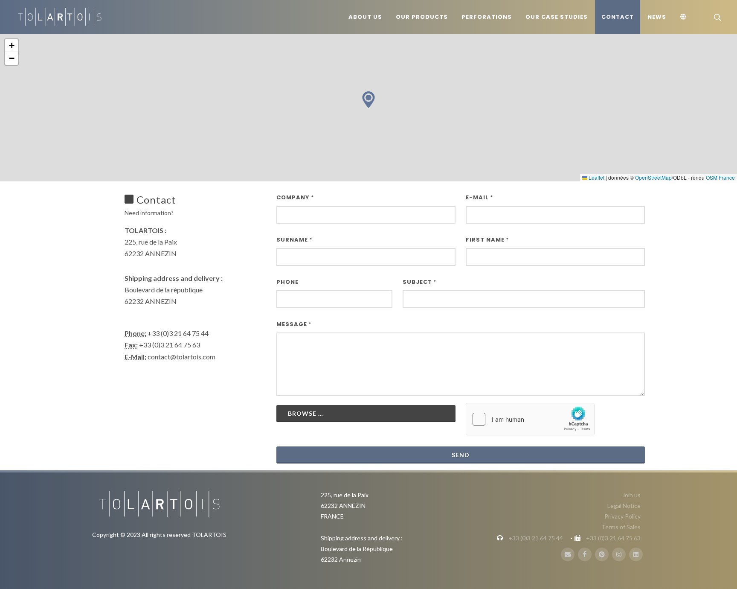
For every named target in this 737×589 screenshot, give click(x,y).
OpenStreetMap (653, 177)
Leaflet (595, 177)
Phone (287, 282)
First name (487, 240)
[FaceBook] (585, 554)
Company (295, 197)
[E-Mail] (568, 554)
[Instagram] (619, 554)
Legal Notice (624, 505)
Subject (419, 282)
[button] (368, 99)
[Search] (716, 17)
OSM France (720, 177)
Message (293, 324)
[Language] (684, 17)
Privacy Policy (622, 516)
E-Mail (479, 197)
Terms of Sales (621, 527)
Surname (294, 240)
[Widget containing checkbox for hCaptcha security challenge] (530, 419)
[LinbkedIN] (636, 554)
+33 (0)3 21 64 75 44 (535, 538)
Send (461, 454)
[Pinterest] (602, 554)
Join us (631, 495)
